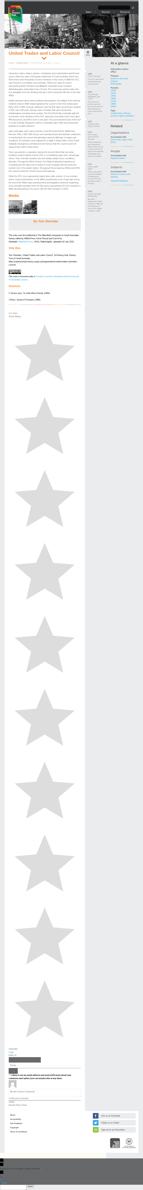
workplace (129, 116)
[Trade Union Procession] (30, 213)
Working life (116, 84)
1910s (113, 93)
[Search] (133, 8)
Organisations (22, 63)
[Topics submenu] (95, 12)
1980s (113, 104)
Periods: (115, 88)
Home (11, 63)
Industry (114, 81)
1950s (113, 96)
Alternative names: (120, 69)
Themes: (115, 76)
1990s (113, 106)
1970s (113, 101)
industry (126, 113)
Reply (4, 1183)
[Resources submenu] (134, 12)
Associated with (118, 137)
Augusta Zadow (118, 158)
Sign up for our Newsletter (113, 1130)
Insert (30, 1186)
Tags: (113, 110)
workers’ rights (117, 116)
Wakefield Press (25, 242)
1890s (113, 90)
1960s (113, 98)
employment (116, 113)
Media (88, 55)
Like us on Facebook (110, 1116)
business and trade (119, 78)
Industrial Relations (119, 181)
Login (11, 1052)
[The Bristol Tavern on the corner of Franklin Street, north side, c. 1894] (16, 213)
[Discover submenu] (113, 12)
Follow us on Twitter (110, 1123)
